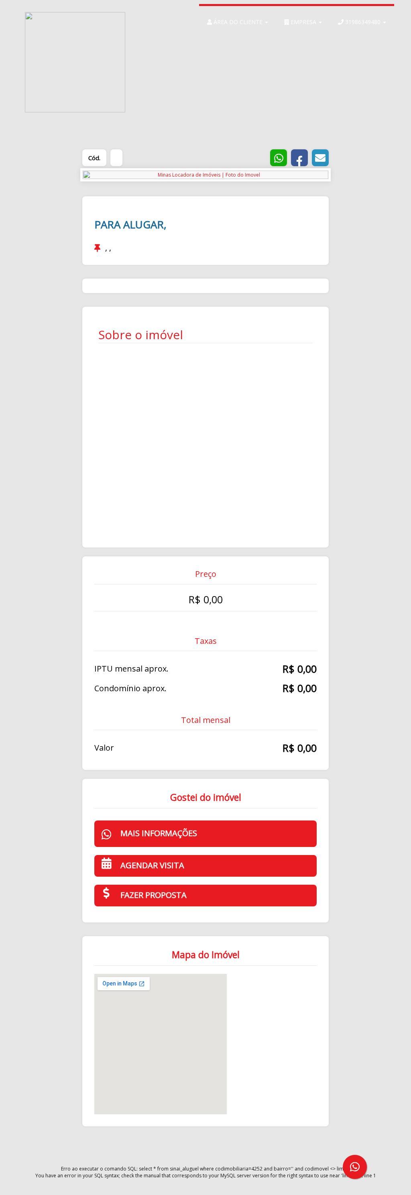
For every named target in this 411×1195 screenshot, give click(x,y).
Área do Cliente (238, 22)
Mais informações (158, 833)
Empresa (303, 22)
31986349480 (363, 22)
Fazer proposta (153, 895)
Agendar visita (152, 865)
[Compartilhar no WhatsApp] (278, 157)
